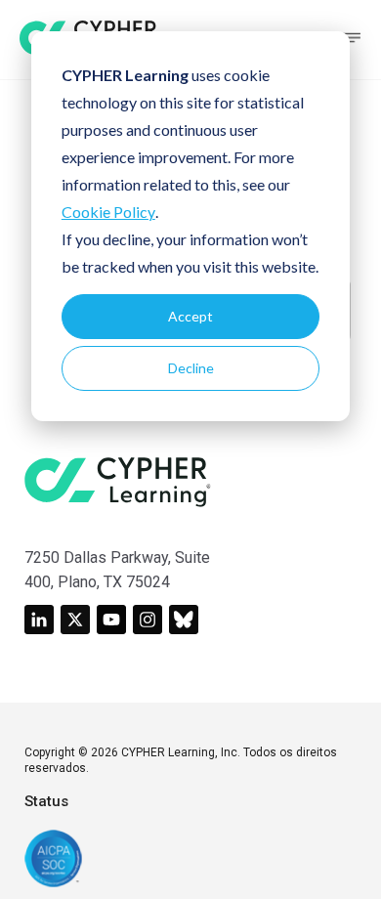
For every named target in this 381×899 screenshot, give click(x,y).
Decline (191, 368)
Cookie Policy (108, 211)
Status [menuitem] (46, 801)
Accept (190, 316)
